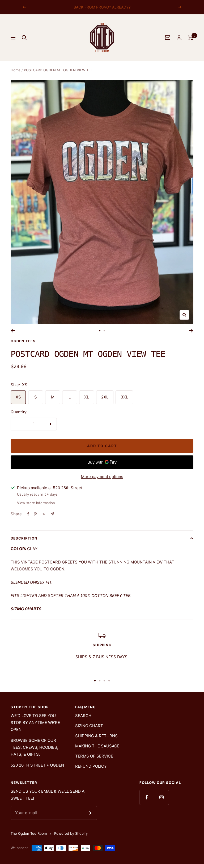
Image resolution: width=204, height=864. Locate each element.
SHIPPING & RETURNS (96, 735)
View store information (36, 503)
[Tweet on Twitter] (43, 514)
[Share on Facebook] (28, 514)
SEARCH (83, 715)
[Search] (24, 37)
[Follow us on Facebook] (146, 797)
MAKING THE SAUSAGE (97, 745)
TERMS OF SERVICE (94, 756)
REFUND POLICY (91, 766)
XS (18, 397)
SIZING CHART (89, 725)
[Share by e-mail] (52, 514)
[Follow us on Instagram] (161, 797)
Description (24, 538)
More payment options (102, 476)
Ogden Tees (23, 341)
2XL (104, 397)
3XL (124, 397)
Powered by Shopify (71, 833)
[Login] (179, 37)
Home (15, 70)
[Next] (191, 330)
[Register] (89, 813)
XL (86, 397)
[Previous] (13, 330)
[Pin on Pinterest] (35, 514)
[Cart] (190, 37)
